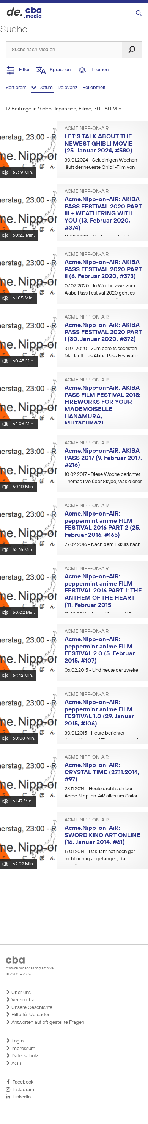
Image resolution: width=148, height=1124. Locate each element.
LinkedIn (20, 1097)
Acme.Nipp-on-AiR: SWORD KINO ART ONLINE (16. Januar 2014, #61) (102, 835)
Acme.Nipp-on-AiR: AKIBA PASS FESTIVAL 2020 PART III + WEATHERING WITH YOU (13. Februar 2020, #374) (103, 214)
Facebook (21, 1082)
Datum (45, 87)
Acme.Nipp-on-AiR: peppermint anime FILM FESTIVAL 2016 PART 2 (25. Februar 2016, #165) (102, 524)
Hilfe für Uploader (29, 1014)
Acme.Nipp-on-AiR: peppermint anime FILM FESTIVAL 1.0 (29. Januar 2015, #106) (99, 713)
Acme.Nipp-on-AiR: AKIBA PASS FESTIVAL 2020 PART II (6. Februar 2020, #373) (103, 269)
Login (17, 1041)
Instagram (22, 1089)
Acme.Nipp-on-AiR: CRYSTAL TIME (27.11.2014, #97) (102, 772)
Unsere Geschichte (31, 1007)
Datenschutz (24, 1056)
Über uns (20, 992)
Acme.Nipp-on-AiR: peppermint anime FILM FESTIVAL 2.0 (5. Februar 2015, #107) (100, 650)
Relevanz (68, 87)
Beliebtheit (93, 87)
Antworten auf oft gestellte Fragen (47, 1022)
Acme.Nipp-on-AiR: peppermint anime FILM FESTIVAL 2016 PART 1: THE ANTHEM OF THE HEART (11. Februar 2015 (103, 591)
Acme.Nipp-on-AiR (87, 128)
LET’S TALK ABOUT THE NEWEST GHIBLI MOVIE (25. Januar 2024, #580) (98, 144)
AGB (15, 1063)
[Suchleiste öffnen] (138, 13)
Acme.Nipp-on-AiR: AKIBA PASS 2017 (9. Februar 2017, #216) (103, 458)
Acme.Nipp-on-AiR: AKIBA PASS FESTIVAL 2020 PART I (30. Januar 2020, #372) (103, 332)
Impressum (22, 1048)
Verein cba (22, 1000)
